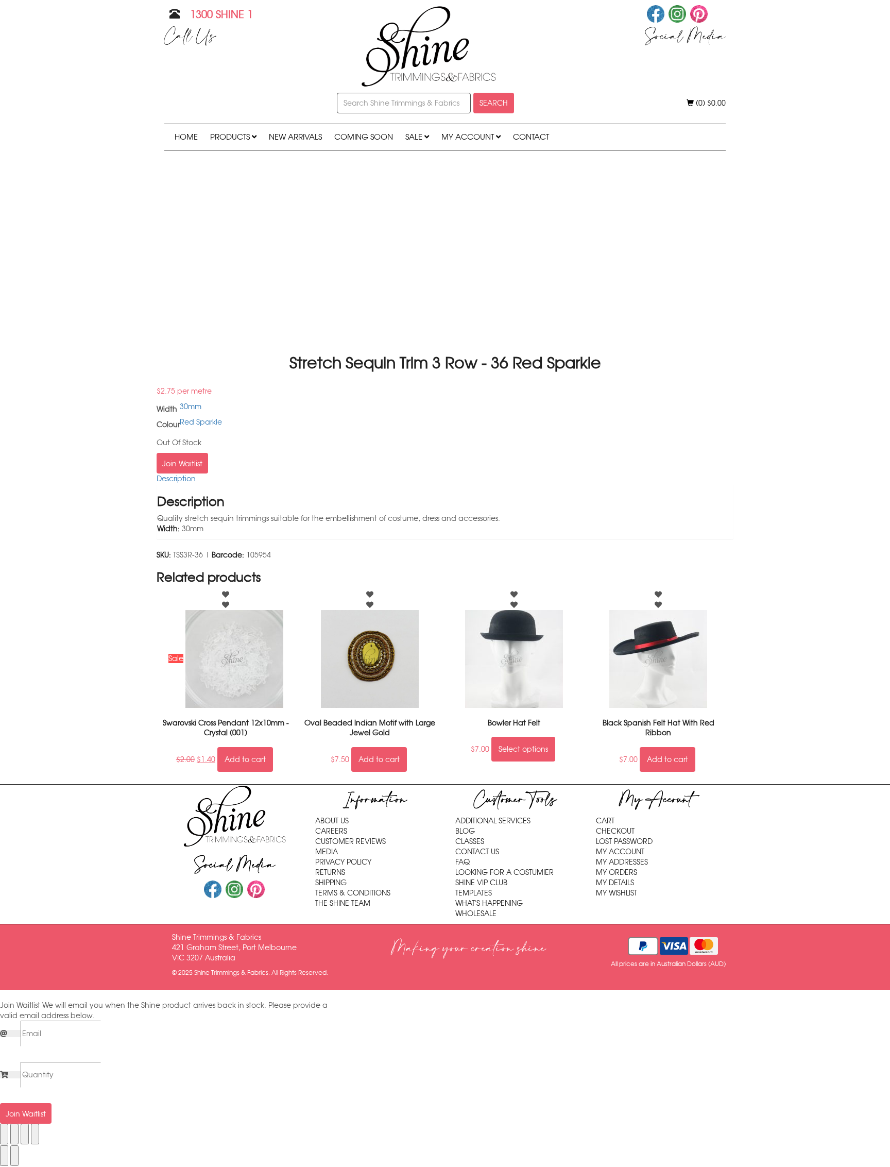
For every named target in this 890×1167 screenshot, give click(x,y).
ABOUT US (332, 820)
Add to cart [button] (245, 759)
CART (605, 820)
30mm (190, 406)
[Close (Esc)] (35, 1134)
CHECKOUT (615, 831)
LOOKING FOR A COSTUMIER (504, 872)
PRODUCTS (231, 137)
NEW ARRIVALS (295, 137)
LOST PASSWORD (624, 841)
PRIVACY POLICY (343, 862)
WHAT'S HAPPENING (489, 903)
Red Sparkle (201, 422)
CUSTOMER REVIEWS (350, 841)
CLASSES (469, 841)
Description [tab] (176, 478)
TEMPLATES (473, 893)
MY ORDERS (616, 872)
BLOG (465, 831)
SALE (414, 137)
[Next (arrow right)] (14, 1155)
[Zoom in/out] (4, 1134)
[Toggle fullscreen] (14, 1134)
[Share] (25, 1134)
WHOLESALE (476, 913)
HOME (186, 137)
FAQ (462, 862)
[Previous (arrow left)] (4, 1155)
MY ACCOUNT (468, 137)
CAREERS (331, 831)
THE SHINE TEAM (342, 903)
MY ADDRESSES (622, 862)
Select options (523, 749)
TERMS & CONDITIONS (352, 893)
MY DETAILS (615, 882)
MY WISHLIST (616, 893)
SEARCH (494, 103)
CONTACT (531, 137)
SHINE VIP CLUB (481, 882)
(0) (710, 103)
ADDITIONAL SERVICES (492, 820)
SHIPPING (331, 882)
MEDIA (326, 851)
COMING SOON (363, 137)
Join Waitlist (182, 463)
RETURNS (330, 872)
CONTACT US (477, 851)
